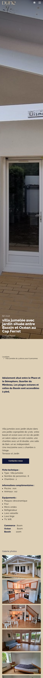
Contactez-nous (15, 461)
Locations (5, 357)
